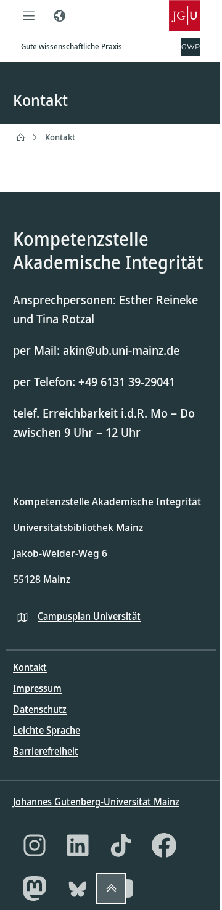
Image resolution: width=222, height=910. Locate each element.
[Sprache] (59, 15)
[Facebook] (164, 845)
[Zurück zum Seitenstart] (111, 888)
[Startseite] (20, 137)
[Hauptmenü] (28, 15)
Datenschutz (40, 709)
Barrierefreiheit (45, 751)
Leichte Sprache (46, 730)
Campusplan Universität (89, 616)
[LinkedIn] (77, 845)
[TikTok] (121, 845)
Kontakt (60, 137)
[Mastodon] (34, 888)
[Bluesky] (77, 888)
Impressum (37, 688)
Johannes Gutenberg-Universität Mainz (96, 801)
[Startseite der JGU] (184, 15)
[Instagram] (34, 845)
